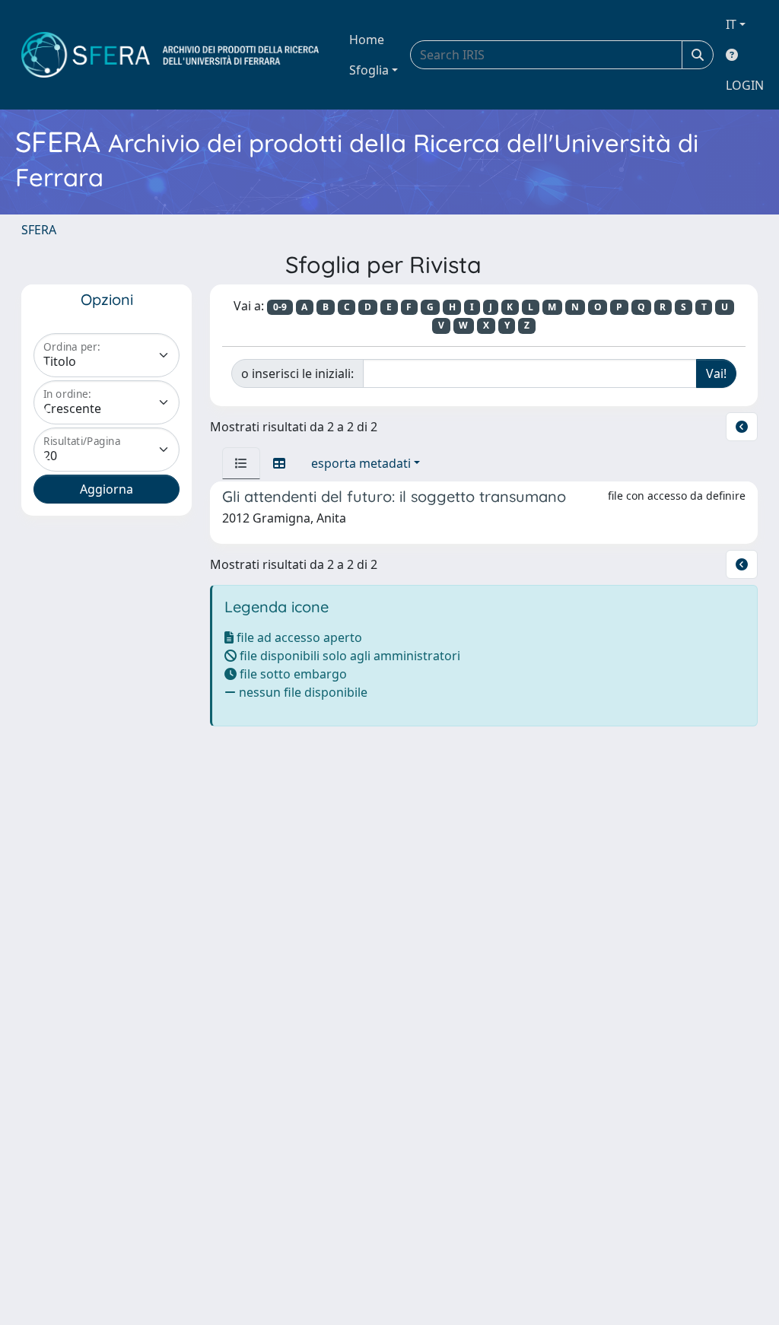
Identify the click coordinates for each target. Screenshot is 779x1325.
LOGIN (745, 85)
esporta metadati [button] (361, 463)
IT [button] (731, 24)
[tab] (241, 463)
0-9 (280, 306)
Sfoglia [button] (369, 70)
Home (366, 39)
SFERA (38, 229)
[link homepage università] (170, 55)
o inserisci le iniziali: (297, 373)
